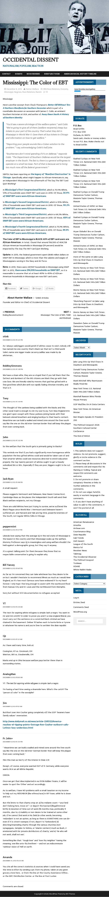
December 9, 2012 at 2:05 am (13, 607)
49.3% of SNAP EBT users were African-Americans (36, 231)
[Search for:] (89, 621)
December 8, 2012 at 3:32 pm (13, 440)
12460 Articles (42, 297)
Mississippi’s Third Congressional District (26, 214)
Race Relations (28, 91)
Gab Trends (78, 537)
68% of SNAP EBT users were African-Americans (37, 219)
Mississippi (8, 91)
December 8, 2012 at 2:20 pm (13, 340)
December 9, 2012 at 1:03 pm (13, 742)
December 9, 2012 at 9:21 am (12, 706)
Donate (18, 74)
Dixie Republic (79, 534)
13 (47, 91)
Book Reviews (33, 74)
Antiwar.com (79, 528)
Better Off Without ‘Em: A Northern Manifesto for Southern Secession (36, 106)
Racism (39, 91)
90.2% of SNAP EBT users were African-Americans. (36, 207)
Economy (64, 89)
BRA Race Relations (51, 89)
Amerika (77, 525)
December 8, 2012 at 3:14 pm (13, 401)
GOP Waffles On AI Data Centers (89, 404)
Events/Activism (52, 74)
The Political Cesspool (83, 560)
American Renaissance (83, 522)
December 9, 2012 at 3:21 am (12, 639)
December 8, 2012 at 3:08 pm (13, 369)
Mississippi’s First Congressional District (25, 189)
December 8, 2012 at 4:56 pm (13, 482)
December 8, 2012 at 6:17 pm (12, 530)
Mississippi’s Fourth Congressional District (26, 226)
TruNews (77, 563)
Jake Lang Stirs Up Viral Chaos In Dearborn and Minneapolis (88, 260)
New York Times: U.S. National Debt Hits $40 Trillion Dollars (89, 162)
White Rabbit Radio (82, 569)
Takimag (77, 553)
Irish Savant (78, 541)
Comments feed (81, 607)
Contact (6, 74)
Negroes (18, 91)
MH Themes (70, 893)
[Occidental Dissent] (54, 52)
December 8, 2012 (14, 89)
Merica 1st (78, 547)
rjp (4, 636)
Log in (76, 597)
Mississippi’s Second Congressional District (27, 202)
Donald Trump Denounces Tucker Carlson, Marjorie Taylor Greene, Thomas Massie (88, 196)
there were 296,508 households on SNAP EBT (37, 270)
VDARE (76, 566)
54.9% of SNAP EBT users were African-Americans (36, 194)
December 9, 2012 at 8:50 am (13, 677)
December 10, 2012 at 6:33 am (13, 860)
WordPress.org (80, 611)
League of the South (83, 544)
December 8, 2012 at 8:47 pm (13, 568)
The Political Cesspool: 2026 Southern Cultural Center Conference (86, 428)
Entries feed (79, 602)
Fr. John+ (8, 738)
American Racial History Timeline (80, 74)
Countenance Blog (81, 531)
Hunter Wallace (32, 89)
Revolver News (80, 550)
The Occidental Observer (84, 556)
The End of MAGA (81, 435)
